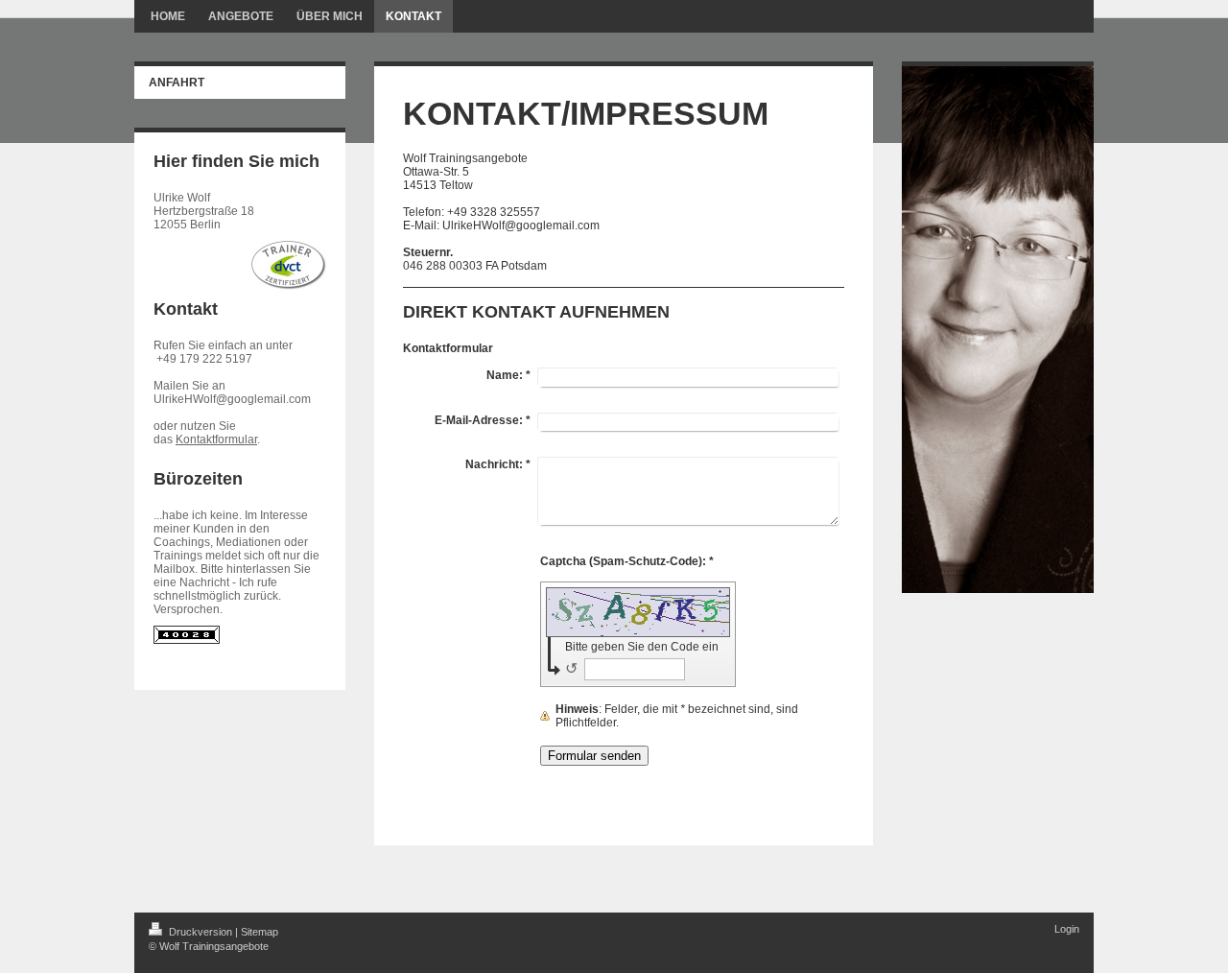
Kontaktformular (216, 439)
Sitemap (259, 931)
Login (1066, 929)
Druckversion (200, 931)
